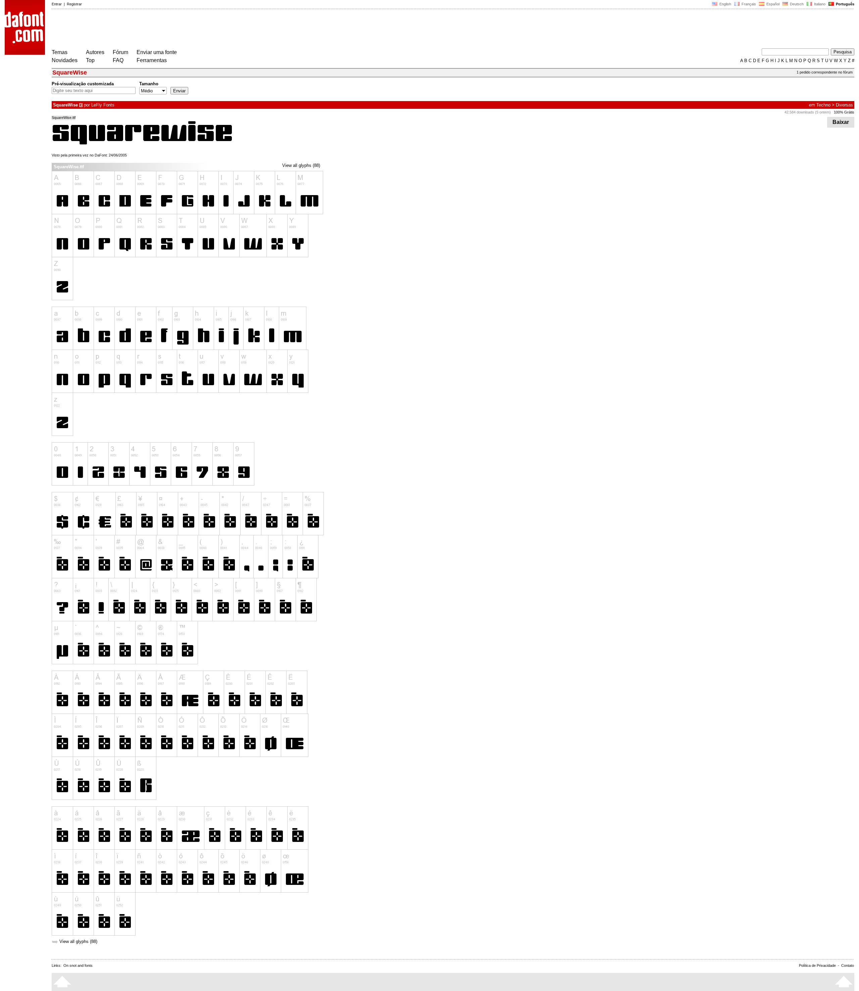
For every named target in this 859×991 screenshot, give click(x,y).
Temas (59, 52)
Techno (823, 104)
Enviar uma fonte (157, 52)
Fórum (120, 52)
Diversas (844, 104)
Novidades (65, 60)
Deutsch (796, 4)
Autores (95, 52)
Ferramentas (152, 60)
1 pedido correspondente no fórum (825, 72)
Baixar (841, 122)
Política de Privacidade (817, 965)
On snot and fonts (78, 965)
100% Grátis (844, 112)
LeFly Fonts (102, 104)
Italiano (819, 4)
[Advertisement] (174, 29)
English (724, 4)
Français (748, 4)
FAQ (118, 60)
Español (772, 4)
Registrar (74, 4)
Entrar (57, 4)
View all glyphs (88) (301, 165)
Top (90, 60)
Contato (847, 965)
